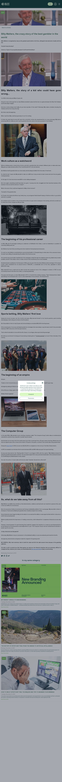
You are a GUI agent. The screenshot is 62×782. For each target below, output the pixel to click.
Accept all (31, 394)
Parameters (31, 398)
